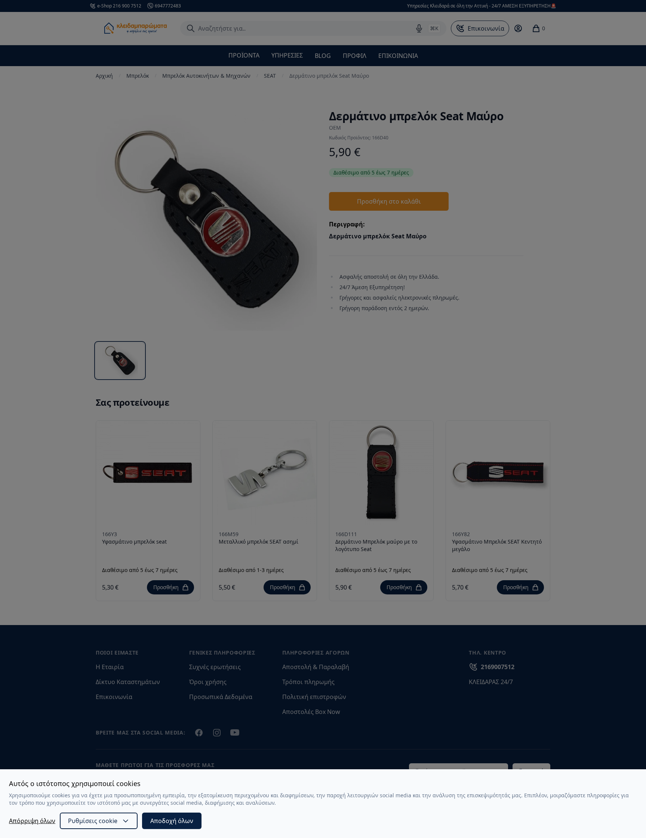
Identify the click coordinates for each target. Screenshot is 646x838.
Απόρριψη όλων (32, 821)
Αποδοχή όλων (171, 821)
